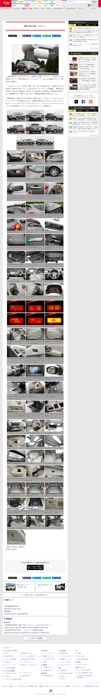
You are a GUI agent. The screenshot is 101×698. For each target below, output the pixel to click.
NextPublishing (25, 675)
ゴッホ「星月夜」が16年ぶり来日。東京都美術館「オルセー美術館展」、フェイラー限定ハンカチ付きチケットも (84, 115)
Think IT (7, 653)
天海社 (79, 653)
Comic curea (81, 656)
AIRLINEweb (63, 653)
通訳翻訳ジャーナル (65, 659)
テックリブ (61, 676)
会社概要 (67, 686)
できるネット (8, 676)
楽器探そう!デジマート (49, 656)
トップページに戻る (35, 638)
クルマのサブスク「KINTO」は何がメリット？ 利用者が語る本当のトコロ (88, 73)
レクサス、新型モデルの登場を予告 (81, 28)
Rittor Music (44, 650)
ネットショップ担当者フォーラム (30, 656)
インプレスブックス (26, 672)
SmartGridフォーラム (27, 653)
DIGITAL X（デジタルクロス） (29, 665)
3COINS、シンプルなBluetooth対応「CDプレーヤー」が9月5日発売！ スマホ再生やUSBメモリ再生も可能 (84, 120)
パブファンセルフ (82, 664)
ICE (77, 650)
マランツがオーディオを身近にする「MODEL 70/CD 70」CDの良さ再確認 (88, 87)
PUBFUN (78, 662)
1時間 (72, 25)
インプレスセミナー (26, 662)
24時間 (80, 25)
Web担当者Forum (9, 656)
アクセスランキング (79, 22)
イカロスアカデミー (65, 665)
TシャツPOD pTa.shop (84, 670)
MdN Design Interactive (66, 673)
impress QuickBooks (83, 659)
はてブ (38, 36)
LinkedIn (58, 36)
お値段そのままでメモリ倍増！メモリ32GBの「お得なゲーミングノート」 (87, 59)
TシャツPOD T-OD (48, 659)
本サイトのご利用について (9, 686)
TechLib (62, 678)
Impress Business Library (28, 659)
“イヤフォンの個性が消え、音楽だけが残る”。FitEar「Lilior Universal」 (87, 66)
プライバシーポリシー (57, 686)
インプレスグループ (77, 686)
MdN (59, 668)
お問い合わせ (22, 686)
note (48, 36)
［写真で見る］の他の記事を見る (35, 595)
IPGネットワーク (80, 667)
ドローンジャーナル (10, 665)
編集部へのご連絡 (44, 686)
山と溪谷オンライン (48, 667)
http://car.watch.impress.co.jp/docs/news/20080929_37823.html (26, 627)
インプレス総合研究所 (10, 659)
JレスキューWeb (64, 662)
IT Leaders (7, 662)
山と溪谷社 (44, 665)
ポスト (13, 36)
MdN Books (63, 670)
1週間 (87, 25)
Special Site (77, 53)
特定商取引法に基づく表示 (91, 686)
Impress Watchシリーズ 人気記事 (84, 108)
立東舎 (45, 662)
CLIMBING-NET (47, 670)
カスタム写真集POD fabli (85, 672)
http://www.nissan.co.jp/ (12, 609)
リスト (19, 36)
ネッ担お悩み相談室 (10, 668)
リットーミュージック (49, 653)
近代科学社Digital (47, 675)
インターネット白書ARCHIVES (13, 679)
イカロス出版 (61, 650)
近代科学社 (44, 673)
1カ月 (94, 25)
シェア (28, 36)
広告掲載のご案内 (32, 686)
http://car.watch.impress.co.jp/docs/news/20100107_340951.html (26, 633)
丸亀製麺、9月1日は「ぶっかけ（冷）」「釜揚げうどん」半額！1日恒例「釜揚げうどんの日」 (84, 128)
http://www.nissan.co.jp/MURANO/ (16, 614)
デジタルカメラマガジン (11, 673)
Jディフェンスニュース (66, 656)
